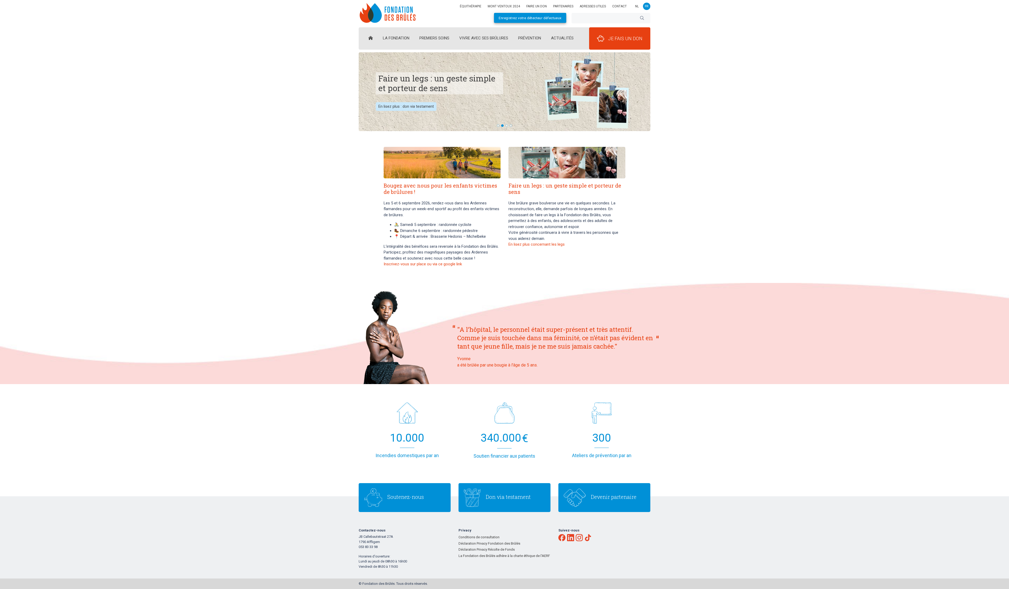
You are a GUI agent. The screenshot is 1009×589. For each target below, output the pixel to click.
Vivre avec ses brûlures (483, 38)
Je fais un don (625, 38)
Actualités (562, 38)
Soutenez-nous (405, 496)
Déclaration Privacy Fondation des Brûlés (489, 543)
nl (637, 6)
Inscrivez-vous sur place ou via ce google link (423, 264)
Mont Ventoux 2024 (504, 6)
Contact (619, 6)
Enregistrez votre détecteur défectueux (530, 18)
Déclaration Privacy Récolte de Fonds (487, 549)
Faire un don (536, 6)
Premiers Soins (434, 38)
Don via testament (508, 496)
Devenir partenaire (613, 496)
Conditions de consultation (479, 537)
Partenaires (563, 6)
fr (646, 6)
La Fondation (396, 38)
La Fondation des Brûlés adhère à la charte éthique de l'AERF (504, 556)
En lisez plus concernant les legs (536, 244)
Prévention (529, 38)
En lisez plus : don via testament (406, 106)
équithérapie (470, 6)
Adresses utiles (593, 6)
